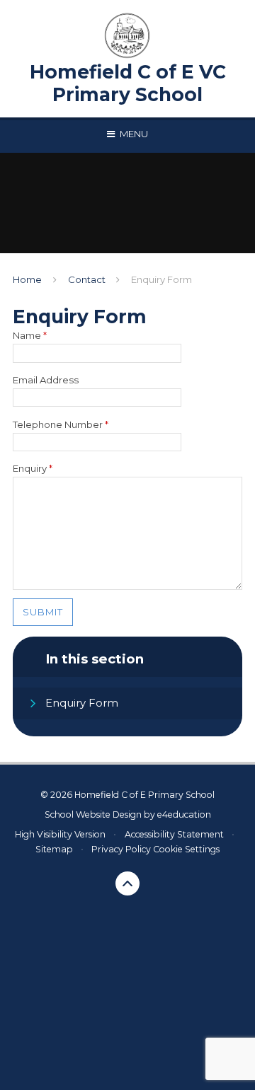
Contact (87, 279)
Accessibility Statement (174, 834)
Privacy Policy (121, 849)
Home (27, 279)
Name (30, 335)
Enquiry (32, 468)
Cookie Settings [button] (186, 849)
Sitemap (54, 849)
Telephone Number (60, 424)
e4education (184, 814)
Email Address (46, 379)
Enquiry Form (161, 279)
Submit (43, 612)
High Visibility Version (60, 834)
